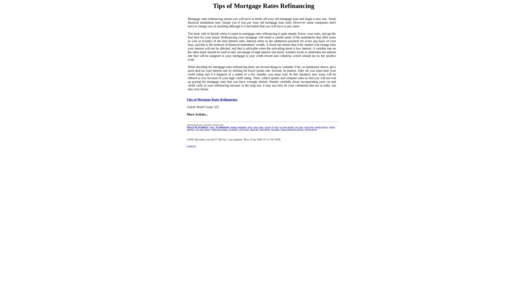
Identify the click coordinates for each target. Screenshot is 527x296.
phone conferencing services (292, 129)
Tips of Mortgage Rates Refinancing (212, 99)
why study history (203, 129)
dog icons (299, 127)
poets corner (258, 127)
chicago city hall (271, 127)
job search (275, 129)
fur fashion (233, 129)
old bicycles (244, 129)
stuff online (309, 127)
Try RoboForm (222, 127)
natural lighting (321, 127)
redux (250, 127)
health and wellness (220, 129)
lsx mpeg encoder (286, 127)
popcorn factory (311, 129)
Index (212, 127)
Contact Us (191, 146)
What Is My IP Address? (198, 127)
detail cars (254, 129)
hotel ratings (265, 129)
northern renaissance (238, 127)
